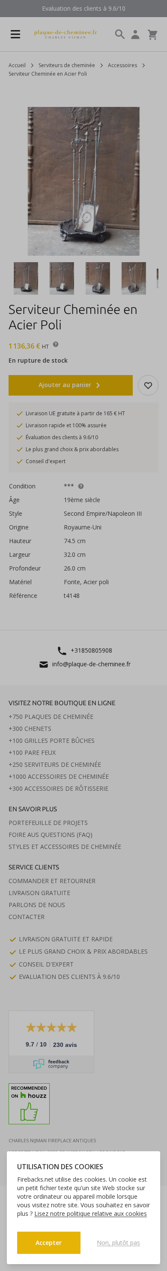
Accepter (49, 1242)
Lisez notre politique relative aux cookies (90, 1213)
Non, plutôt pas (118, 1242)
